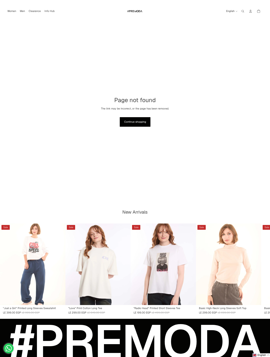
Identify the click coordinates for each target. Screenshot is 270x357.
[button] (261, 355)
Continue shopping (135, 121)
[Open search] (243, 11)
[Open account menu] (250, 11)
